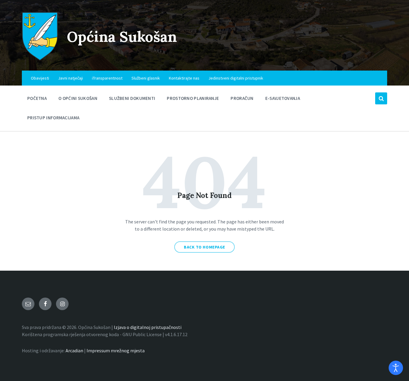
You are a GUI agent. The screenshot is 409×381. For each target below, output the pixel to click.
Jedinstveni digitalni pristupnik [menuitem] (235, 78)
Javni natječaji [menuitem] (70, 78)
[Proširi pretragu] (381, 98)
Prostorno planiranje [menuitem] (193, 98)
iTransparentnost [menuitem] (107, 78)
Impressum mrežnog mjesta (116, 350)
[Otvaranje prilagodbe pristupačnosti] (396, 368)
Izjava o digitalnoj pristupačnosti (147, 327)
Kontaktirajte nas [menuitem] (184, 78)
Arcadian (74, 350)
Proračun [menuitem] (242, 98)
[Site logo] (40, 59)
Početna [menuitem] (37, 98)
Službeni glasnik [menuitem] (145, 78)
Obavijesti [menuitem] (40, 78)
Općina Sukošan (122, 37)
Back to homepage (204, 247)
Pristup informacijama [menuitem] (53, 118)
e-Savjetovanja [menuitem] (282, 98)
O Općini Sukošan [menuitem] (77, 98)
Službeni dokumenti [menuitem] (132, 98)
